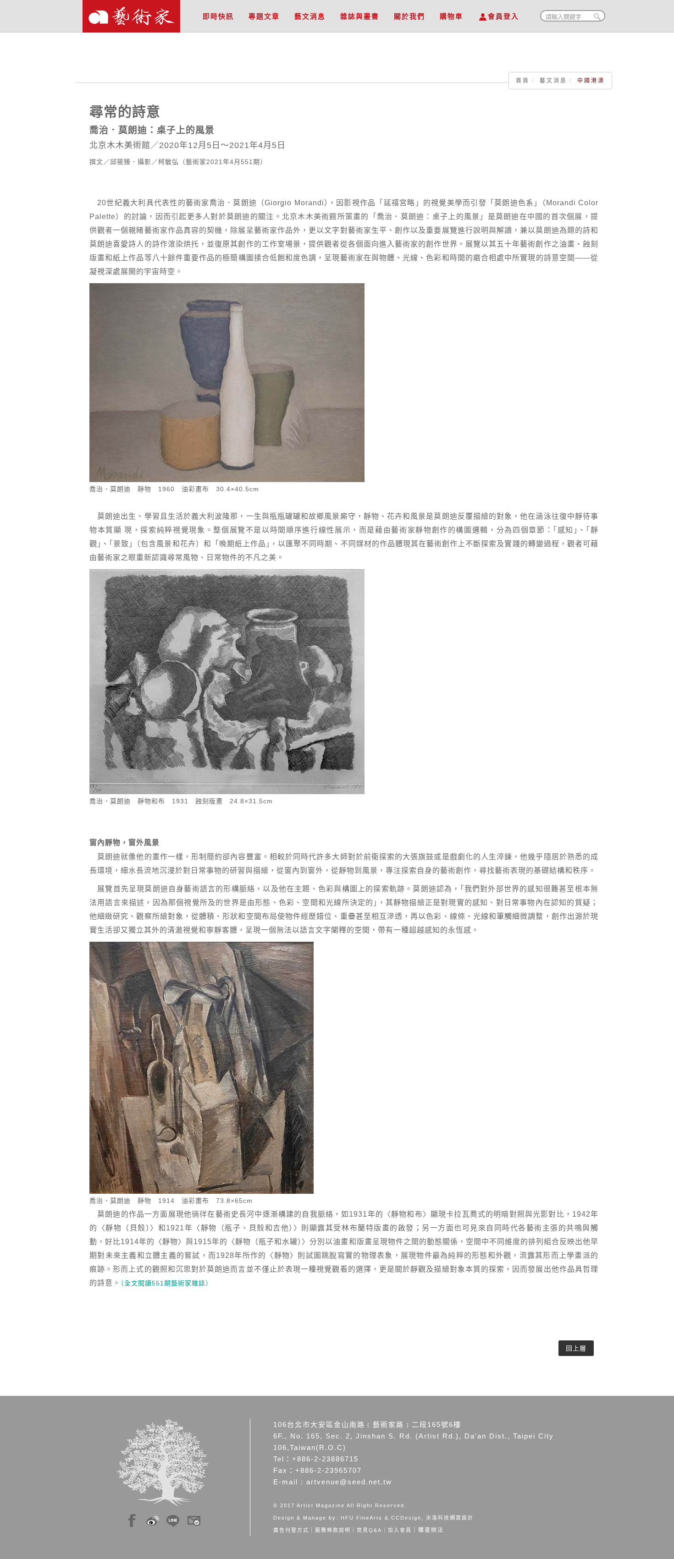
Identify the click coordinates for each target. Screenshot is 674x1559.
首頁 (523, 80)
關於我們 (409, 16)
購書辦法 (431, 1530)
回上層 (576, 1348)
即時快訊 (218, 16)
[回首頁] (131, 13)
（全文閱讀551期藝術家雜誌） (166, 1283)
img (132, 1519)
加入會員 (400, 1530)
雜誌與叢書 (359, 16)
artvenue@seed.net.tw (349, 1482)
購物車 (451, 16)
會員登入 (503, 16)
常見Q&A (369, 1530)
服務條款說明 (333, 1530)
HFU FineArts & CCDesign (381, 1518)
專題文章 (264, 16)
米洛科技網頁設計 (450, 1518)
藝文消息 (310, 16)
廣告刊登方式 (291, 1530)
